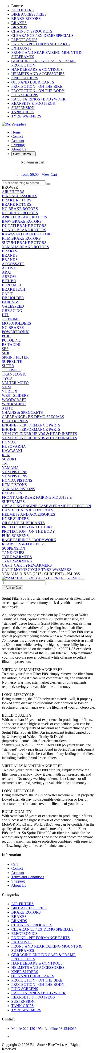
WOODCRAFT (14, 400)
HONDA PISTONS (17, 480)
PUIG (6, 336)
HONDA (9, 442)
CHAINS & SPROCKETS (31, 31)
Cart (14, 864)
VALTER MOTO (15, 383)
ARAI (6, 272)
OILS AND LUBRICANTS (32, 82)
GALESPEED (13, 306)
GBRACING (12, 311)
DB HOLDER (13, 298)
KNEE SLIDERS (24, 78)
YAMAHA (10, 468)
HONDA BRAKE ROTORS (24, 230)
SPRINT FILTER (15, 357)
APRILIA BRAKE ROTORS (24, 217)
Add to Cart (12, 587)
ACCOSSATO (13, 264)
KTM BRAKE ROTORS (21, 238)
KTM (6, 455)
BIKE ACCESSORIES (29, 14)
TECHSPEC (11, 370)
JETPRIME (11, 319)
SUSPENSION (23, 108)
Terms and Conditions (27, 877)
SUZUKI (9, 459)
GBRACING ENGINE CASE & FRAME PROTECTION (46, 506)
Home (15, 132)
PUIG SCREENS (24, 95)
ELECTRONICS (24, 40)
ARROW (9, 277)
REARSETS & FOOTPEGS (33, 103)
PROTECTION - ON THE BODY (38, 91)
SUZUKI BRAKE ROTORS (24, 243)
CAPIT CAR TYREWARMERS (27, 565)
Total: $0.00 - (39, 174)
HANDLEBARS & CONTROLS (37, 69)
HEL (5, 315)
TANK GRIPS (22, 112)
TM (5, 463)
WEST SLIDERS (15, 395)
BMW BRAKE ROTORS (22, 221)
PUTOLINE (11, 340)
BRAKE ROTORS (26, 19)
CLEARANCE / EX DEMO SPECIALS (42, 35)
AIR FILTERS (22, 10)
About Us (18, 149)
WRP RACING (14, 404)
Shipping (18, 145)
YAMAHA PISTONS (18, 489)
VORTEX (9, 391)
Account (17, 141)
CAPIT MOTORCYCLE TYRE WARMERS (36, 570)
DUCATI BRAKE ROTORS (24, 226)
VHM (6, 387)
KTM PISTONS (14, 485)
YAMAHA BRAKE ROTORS (25, 247)
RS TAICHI (11, 345)
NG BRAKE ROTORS (20, 209)
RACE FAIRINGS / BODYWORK (38, 99)
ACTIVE (9, 268)
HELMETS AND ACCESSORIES (38, 74)
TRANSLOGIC (14, 374)
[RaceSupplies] (14, 124)
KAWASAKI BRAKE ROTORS (27, 234)
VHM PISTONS (14, 472)
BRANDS (19, 27)
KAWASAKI (12, 451)
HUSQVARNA (14, 446)
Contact (17, 136)
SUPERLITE (12, 361)
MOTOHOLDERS (16, 323)
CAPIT (7, 294)
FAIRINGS (10, 302)
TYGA (7, 378)
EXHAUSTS (21, 48)
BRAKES (19, 23)
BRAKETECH (13, 289)
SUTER (8, 366)
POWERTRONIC (15, 332)
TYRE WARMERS (26, 116)
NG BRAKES (13, 328)
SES (5, 349)
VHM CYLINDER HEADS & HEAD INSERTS (39, 434)
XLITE (7, 408)
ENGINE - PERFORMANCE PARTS (40, 44)
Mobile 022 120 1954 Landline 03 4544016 (44, 1029)
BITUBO (9, 281)
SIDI (5, 353)
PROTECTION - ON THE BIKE (36, 86)
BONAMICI (11, 285)
